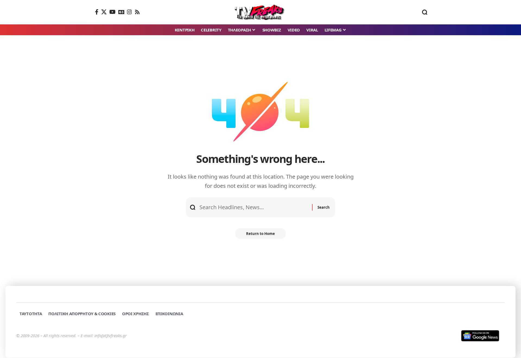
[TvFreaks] (260, 12)
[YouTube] (112, 12)
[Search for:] (253, 207)
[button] (424, 12)
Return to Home (260, 233)
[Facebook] (97, 12)
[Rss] (137, 12)
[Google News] (121, 12)
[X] (104, 12)
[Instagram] (129, 12)
